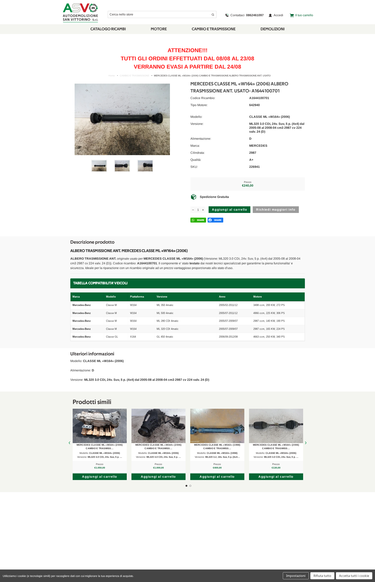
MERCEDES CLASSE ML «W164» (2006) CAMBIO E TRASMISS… (100, 446)
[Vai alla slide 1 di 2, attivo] (186, 486)
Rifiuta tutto (322, 576)
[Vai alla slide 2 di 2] (190, 486)
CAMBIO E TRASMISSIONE (214, 29)
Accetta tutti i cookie (354, 576)
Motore (159, 29)
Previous (69, 443)
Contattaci (247, 15)
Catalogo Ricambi (108, 29)
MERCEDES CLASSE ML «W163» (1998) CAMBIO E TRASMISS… (217, 446)
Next (305, 443)
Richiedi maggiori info (275, 209)
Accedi (278, 15)
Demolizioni (273, 29)
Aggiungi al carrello (99, 476)
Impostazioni (295, 576)
